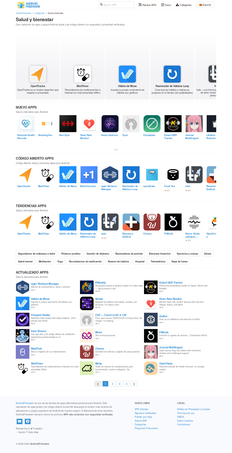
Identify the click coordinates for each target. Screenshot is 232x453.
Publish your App (143, 416)
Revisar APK (149, 5)
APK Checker (141, 409)
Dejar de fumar (180, 261)
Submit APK (141, 420)
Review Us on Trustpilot (29, 428)
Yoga (60, 261)
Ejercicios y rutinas (187, 253)
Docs (168, 5)
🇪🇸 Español (205, 4)
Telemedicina (158, 261)
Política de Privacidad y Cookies (193, 409)
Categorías (185, 5)
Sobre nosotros (185, 420)
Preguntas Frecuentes (146, 428)
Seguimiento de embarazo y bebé (36, 253)
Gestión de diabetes (98, 253)
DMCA (180, 416)
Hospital (140, 261)
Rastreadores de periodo (129, 253)
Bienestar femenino (160, 253)
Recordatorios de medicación (85, 261)
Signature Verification (145, 413)
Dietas (207, 253)
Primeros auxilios (71, 253)
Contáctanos (183, 424)
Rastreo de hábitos (118, 261)
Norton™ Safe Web (27, 432)
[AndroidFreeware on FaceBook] (28, 421)
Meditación (45, 261)
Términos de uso (185, 413)
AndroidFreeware (23, 13)
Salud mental (25, 261)
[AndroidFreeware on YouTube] (19, 421)
